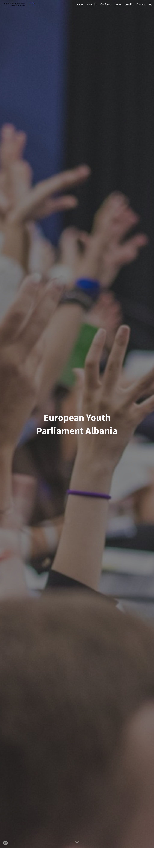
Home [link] (80, 4)
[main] (77, 424)
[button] (150, 4)
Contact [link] (141, 4)
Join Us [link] (129, 4)
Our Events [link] (106, 4)
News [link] (118, 4)
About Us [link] (92, 4)
